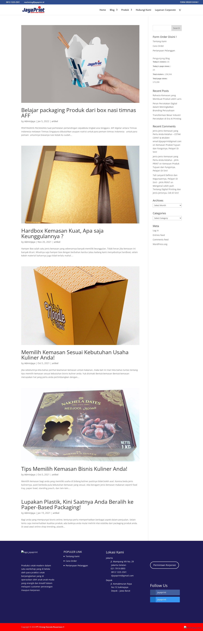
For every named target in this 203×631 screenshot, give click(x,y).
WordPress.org (160, 244)
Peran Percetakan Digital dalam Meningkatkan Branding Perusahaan (165, 107)
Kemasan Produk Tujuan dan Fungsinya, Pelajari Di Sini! (166, 148)
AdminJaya (29, 121)
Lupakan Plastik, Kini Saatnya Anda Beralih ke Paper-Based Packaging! (77, 504)
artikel (55, 121)
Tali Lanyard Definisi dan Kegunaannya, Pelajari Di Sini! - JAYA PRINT (165, 179)
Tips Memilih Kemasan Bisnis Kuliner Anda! (74, 468)
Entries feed (159, 235)
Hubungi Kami (143, 10)
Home (103, 10)
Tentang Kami (160, 41)
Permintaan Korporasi (164, 564)
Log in (156, 230)
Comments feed (161, 239)
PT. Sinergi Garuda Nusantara (49, 627)
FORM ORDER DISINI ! (189, 2)
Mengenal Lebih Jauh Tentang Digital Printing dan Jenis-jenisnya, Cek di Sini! (167, 189)
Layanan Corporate (165, 10)
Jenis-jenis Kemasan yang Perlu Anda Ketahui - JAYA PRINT (165, 160)
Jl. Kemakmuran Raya (121, 583)
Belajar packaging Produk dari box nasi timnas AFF (78, 112)
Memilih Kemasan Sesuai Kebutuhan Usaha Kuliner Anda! (75, 354)
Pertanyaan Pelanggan (164, 50)
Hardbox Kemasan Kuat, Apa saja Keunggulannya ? (62, 233)
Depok (109, 580)
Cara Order (158, 46)
